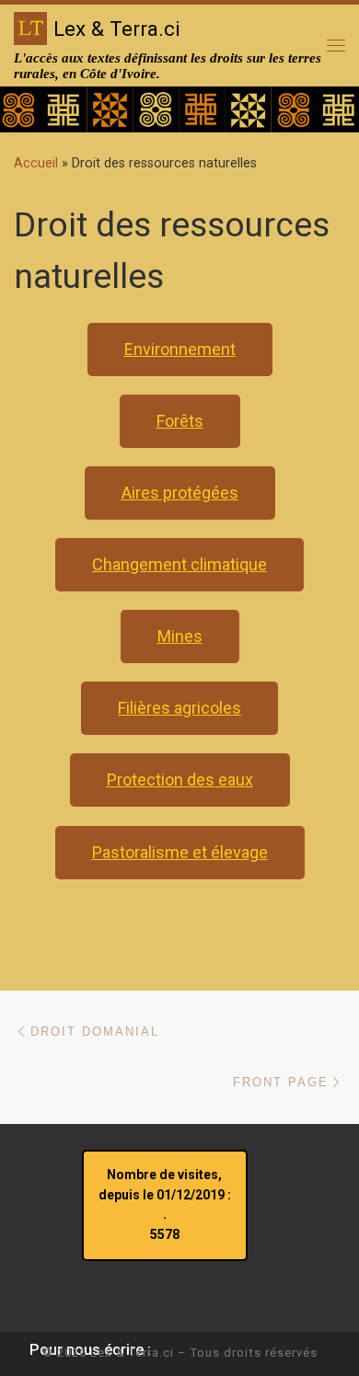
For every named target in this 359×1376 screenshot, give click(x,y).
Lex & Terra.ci (132, 1352)
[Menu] (336, 45)
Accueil (36, 162)
